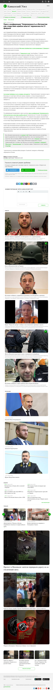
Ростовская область (26, 13)
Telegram (37, 138)
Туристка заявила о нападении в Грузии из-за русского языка (10, 662)
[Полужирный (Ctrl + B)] (18, 192)
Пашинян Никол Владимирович (13, 419)
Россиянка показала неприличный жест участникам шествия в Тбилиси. (24, 663)
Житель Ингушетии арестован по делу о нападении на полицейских (22, 354)
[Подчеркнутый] (23, 192)
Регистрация (22, 204)
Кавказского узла (25, 53)
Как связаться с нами (15, 679)
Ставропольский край (8, 15)
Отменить (43, 205)
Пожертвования (28, 679)
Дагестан (9, 11)
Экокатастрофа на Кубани (43, 17)
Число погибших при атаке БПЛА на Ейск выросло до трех (14, 492)
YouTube (8, 146)
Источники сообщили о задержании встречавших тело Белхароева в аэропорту (25, 295)
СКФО (43, 13)
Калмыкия (28, 11)
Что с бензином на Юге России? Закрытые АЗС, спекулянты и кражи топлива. (41, 663)
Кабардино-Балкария (21, 11)
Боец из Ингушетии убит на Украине (14, 266)
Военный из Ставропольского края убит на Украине (38, 492)
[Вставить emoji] (29, 192)
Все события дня (45, 502)
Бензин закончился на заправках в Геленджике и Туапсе (35, 523)
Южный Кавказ (26, 15)
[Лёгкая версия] (9, 1)
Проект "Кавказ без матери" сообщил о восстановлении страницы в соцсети (24, 324)
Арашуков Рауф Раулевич (11, 448)
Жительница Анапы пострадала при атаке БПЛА (37, 486)
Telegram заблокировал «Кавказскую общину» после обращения (20, 646)
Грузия (5, 11)
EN (6, 1)
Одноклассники (17, 144)
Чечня (14, 15)
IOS (27, 135)
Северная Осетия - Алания (36, 13)
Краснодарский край (44, 11)
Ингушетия (14, 11)
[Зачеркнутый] (26, 192)
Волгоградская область (41, 9)
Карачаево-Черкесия (35, 11)
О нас (4, 679)
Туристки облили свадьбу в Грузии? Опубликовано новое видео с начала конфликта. (25, 608)
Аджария (9, 9)
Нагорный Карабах (7, 13)
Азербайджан (19, 9)
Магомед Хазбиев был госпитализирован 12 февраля (34, 48)
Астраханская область (31, 9)
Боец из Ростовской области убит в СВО (15, 497)
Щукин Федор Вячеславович (12, 477)
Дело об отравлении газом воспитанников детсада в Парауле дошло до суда (38, 499)
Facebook (36, 142)
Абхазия (5, 9)
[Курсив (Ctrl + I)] (21, 192)
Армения (24, 9)
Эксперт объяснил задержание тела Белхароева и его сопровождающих (23, 236)
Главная (5, 19)
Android (23, 135)
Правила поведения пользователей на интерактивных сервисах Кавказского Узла (30, 684)
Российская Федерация (16, 13)
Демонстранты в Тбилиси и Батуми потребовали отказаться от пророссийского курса (14, 524)
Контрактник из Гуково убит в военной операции (14, 486)
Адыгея (13, 9)
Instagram (43, 142)
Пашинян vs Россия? (26, 17)
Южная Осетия (19, 15)
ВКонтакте (8, 144)
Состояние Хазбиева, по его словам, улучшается (17, 94)
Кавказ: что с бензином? (10, 17)
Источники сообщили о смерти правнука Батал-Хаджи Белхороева (21, 383)
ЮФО (31, 15)
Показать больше (26, 668)
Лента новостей (11, 19)
